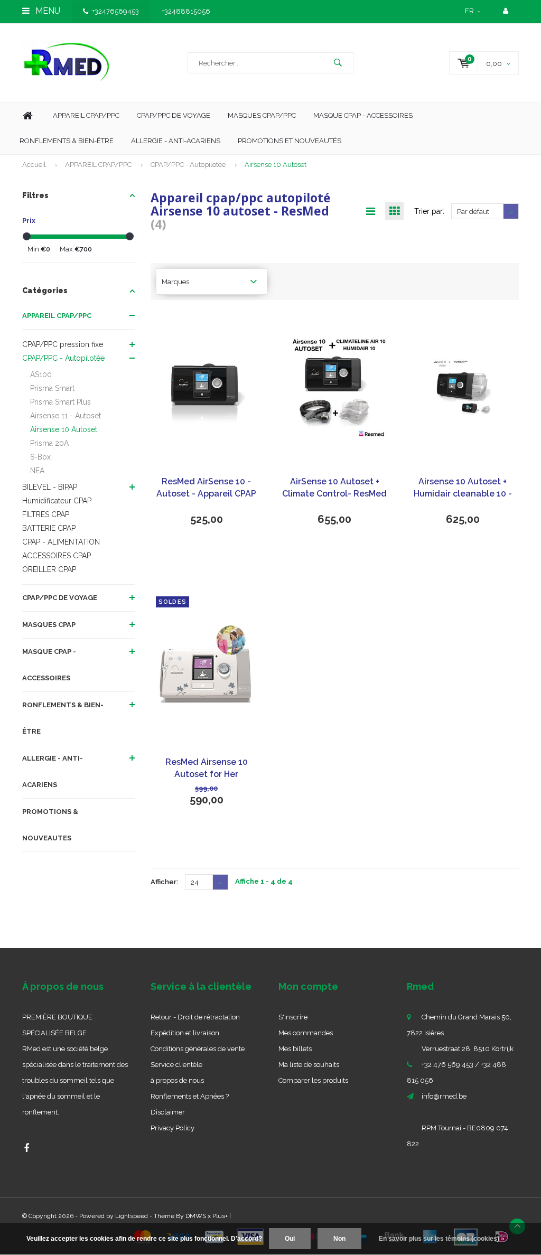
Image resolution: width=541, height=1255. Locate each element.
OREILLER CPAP (49, 569)
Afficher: (164, 882)
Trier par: (429, 211)
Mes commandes (305, 1033)
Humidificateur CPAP (56, 501)
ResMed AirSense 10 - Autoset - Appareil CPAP (206, 487)
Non (339, 1238)
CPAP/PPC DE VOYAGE (59, 598)
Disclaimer (168, 1112)
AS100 (41, 374)
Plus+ (220, 1216)
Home (27, 116)
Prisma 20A (49, 443)
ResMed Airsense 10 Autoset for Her (206, 768)
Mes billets (295, 1049)
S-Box (40, 457)
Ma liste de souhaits (308, 1065)
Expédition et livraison (185, 1033)
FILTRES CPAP (45, 514)
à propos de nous (177, 1080)
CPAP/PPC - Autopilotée (188, 164)
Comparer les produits (313, 1080)
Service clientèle (176, 1065)
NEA (37, 470)
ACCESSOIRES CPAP (56, 555)
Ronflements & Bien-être (67, 141)
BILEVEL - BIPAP (49, 487)
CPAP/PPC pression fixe (62, 344)
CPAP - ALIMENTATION (61, 542)
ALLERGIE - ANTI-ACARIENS (52, 771)
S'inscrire (292, 1017)
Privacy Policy (172, 1128)
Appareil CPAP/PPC (86, 115)
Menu (46, 11)
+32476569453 (115, 11)
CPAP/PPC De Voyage (173, 115)
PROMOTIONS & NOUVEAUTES (50, 825)
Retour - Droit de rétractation (195, 1017)
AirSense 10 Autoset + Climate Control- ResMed (334, 487)
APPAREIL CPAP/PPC (98, 164)
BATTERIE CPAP (49, 528)
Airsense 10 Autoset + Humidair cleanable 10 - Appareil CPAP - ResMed (462, 488)
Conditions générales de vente (198, 1049)
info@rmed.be (444, 1096)
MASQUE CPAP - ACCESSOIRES (363, 115)
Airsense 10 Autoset (275, 164)
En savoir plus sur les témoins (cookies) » (442, 1238)
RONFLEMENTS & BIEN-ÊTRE (63, 718)
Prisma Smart (52, 388)
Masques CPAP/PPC (262, 115)
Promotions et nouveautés (289, 141)
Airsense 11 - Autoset (65, 415)
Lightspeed (131, 1216)
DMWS (195, 1216)
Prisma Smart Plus (60, 402)
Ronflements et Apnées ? (190, 1096)
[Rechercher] (337, 62)
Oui (290, 1238)
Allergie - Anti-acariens (175, 141)
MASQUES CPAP (49, 625)
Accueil (34, 164)
